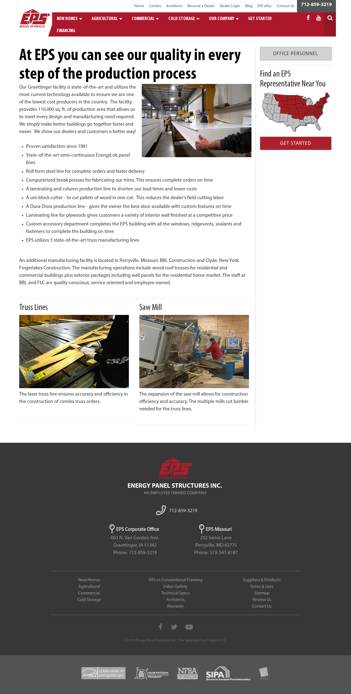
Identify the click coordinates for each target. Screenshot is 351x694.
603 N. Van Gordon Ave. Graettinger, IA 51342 (135, 542)
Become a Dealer (201, 6)
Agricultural (89, 587)
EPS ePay (264, 6)
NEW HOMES (67, 18)
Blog (249, 6)
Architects (174, 6)
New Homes (89, 580)
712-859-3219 (316, 4)
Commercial (89, 593)
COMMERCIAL (143, 18)
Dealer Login (230, 6)
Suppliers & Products (262, 580)
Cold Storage (89, 600)
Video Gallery (175, 587)
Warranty (175, 606)
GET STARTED (260, 18)
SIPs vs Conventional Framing (175, 580)
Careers (155, 6)
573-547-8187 (224, 553)
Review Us (262, 600)
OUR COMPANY (221, 18)
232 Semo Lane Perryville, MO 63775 (216, 542)
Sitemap (261, 593)
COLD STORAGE (181, 18)
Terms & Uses (261, 587)
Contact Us (286, 6)
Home (139, 6)
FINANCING (66, 31)
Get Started (295, 143)
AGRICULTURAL (105, 18)
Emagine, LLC (216, 640)
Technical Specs (175, 593)
